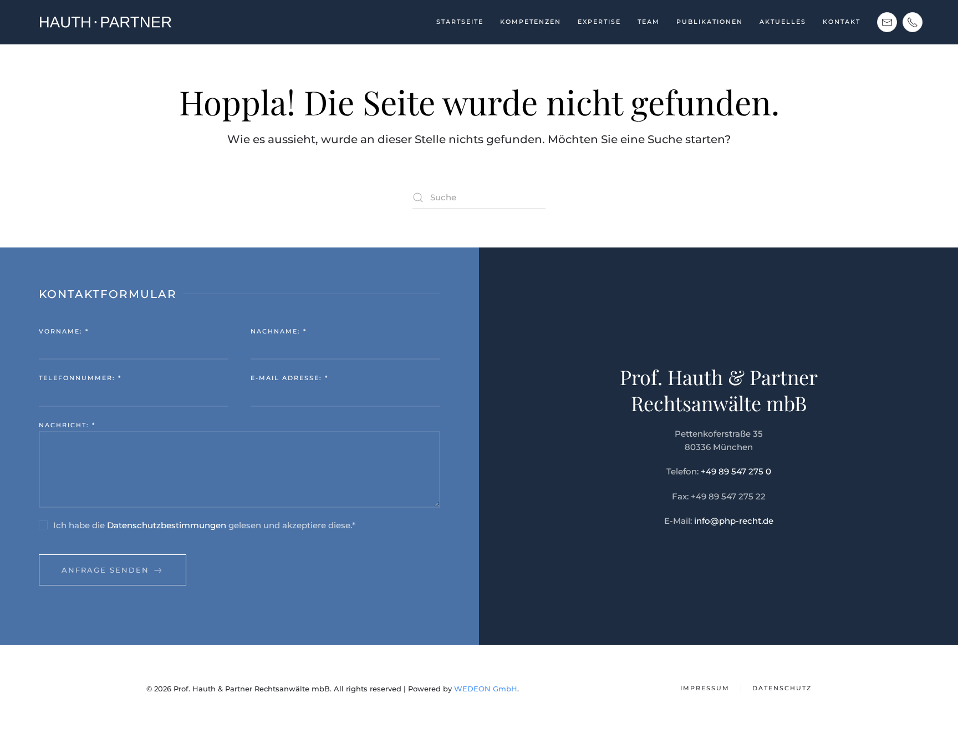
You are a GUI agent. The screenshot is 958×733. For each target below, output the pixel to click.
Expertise (599, 22)
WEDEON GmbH (485, 688)
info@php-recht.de (733, 520)
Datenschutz (782, 688)
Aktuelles (783, 22)
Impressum (705, 688)
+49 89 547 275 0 (736, 471)
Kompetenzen (530, 22)
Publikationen (709, 22)
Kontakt (841, 22)
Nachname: (279, 331)
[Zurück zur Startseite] (104, 22)
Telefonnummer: (80, 378)
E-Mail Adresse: (289, 378)
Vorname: (64, 331)
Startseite (459, 22)
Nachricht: (67, 425)
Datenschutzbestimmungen (166, 525)
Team (649, 22)
